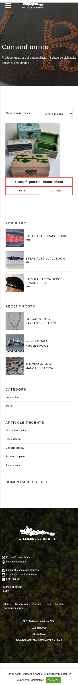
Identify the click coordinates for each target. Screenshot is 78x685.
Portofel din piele (15, 456)
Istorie (9, 405)
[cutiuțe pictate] (39, 150)
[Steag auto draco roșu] (14, 238)
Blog (48, 603)
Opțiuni (56, 190)
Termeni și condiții (14, 607)
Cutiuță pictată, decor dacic (39, 182)
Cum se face (12, 397)
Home (7, 603)
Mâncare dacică (39, 368)
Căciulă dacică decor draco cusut (44, 281)
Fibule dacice (37, 345)
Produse (37, 603)
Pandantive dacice (41, 323)
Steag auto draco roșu (46, 236)
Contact (59, 603)
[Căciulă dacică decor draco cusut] (14, 283)
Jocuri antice (12, 465)
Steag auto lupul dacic (45, 258)
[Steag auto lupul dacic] (14, 260)
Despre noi (21, 603)
